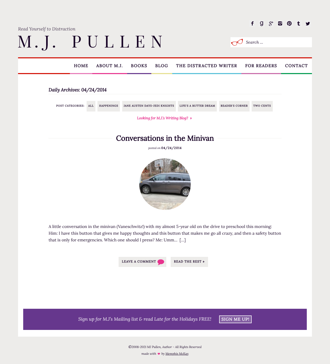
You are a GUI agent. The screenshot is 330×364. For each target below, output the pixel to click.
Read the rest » (189, 262)
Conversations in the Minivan (165, 138)
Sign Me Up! (235, 319)
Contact (296, 65)
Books (139, 65)
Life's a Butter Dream (197, 105)
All (91, 105)
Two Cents (262, 105)
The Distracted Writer (206, 65)
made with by (164, 354)
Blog (161, 65)
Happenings (108, 105)
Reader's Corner (234, 105)
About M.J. (109, 65)
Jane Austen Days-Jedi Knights (149, 105)
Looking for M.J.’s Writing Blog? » (164, 118)
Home (81, 65)
